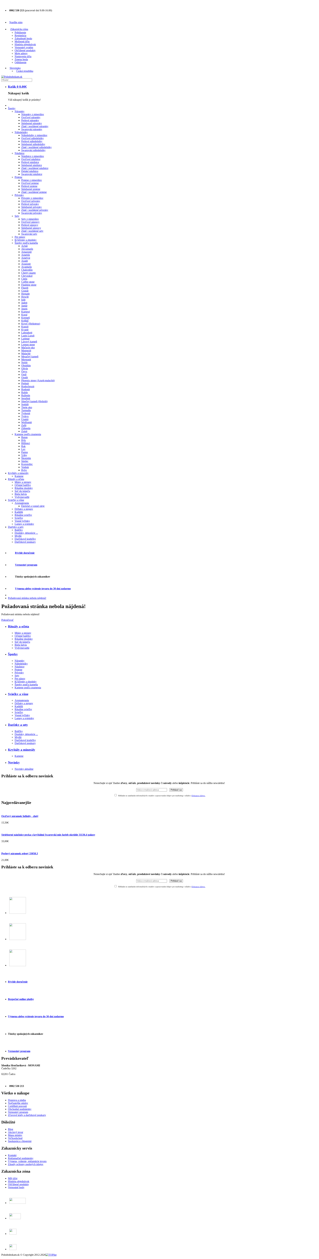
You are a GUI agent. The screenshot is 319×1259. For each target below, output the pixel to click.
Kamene (19, 756)
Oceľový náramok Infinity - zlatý (19, 816)
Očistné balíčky (23, 635)
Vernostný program (26, 564)
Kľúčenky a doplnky (26, 681)
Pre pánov (20, 678)
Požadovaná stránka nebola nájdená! (27, 598)
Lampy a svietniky (24, 718)
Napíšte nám (15, 22)
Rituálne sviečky (23, 709)
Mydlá (18, 737)
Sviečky (19, 712)
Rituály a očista (18, 626)
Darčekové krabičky (25, 740)
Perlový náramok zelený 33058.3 (19, 853)
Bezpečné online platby (21, 999)
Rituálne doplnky (24, 638)
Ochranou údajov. (198, 796)
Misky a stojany (23, 632)
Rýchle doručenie (25, 552)
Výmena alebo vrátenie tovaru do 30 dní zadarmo (43, 588)
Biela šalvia (21, 644)
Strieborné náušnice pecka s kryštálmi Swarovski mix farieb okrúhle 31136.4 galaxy (48, 834)
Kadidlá (19, 706)
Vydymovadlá (22, 647)
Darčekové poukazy (25, 743)
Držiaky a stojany (24, 703)
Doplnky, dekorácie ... (26, 734)
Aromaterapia (22, 700)
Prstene (18, 669)
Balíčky (19, 731)
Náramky (19, 660)
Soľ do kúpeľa (22, 641)
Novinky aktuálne (24, 769)
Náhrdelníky (21, 663)
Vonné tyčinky (22, 715)
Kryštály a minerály (21, 749)
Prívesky (19, 672)
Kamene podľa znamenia (28, 687)
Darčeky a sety (18, 724)
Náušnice (19, 666)
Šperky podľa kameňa (26, 684)
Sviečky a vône (18, 694)
